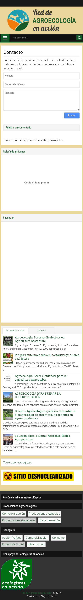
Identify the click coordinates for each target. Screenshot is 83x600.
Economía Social (13, 544)
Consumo (58, 537)
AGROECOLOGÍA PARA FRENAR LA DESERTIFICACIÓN (38, 395)
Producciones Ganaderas (18, 520)
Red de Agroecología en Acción (37, 593)
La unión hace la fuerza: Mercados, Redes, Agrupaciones (42, 437)
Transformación (49, 520)
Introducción (36, 544)
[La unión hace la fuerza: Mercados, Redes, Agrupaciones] (8, 439)
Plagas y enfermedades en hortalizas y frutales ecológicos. (47, 356)
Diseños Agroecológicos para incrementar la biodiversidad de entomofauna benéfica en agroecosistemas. (45, 414)
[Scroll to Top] (78, 595)
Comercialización (13, 513)
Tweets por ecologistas (17, 462)
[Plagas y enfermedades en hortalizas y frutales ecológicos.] (8, 358)
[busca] (79, 37)
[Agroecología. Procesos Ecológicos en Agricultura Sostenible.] (8, 341)
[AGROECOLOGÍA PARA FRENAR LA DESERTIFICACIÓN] (8, 397)
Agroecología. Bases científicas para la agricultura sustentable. (41, 377)
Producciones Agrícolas (44, 513)
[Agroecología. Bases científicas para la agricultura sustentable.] (8, 379)
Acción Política (11, 537)
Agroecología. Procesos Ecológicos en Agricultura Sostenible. (40, 339)
